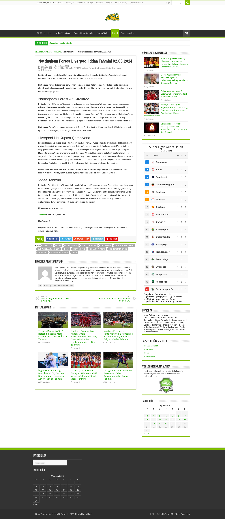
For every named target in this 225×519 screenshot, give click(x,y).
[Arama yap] (187, 2)
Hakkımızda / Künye (85, 3)
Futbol (115, 33)
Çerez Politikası (136, 3)
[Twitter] (169, 3)
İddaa (62, 68)
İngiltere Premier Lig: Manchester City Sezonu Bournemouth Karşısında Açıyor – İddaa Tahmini (51, 374)
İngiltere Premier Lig (89, 68)
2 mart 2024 (47, 246)
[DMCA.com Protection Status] (166, 385)
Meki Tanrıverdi (46, 66)
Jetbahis (42, 215)
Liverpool (101, 68)
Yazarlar (99, 3)
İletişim (109, 3)
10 (147, 419)
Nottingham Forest (113, 68)
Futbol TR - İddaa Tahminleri (177, 514)
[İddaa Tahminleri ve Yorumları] (112, 17)
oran (74, 252)
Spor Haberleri (127, 33)
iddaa (66, 249)
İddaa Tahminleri (63, 33)
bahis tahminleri (89, 246)
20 (166, 423)
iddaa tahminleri (97, 249)
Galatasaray (106, 246)
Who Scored (149, 349)
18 (153, 423)
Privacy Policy (121, 3)
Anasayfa (70, 3)
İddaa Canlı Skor (151, 346)
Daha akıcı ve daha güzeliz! (60, 43)
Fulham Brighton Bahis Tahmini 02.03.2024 (56, 298)
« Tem (146, 433)
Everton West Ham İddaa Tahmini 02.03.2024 (114, 298)
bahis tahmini (71, 246)
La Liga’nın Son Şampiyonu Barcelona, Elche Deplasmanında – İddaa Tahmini (117, 374)
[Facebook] (166, 3)
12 (160, 419)
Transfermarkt (149, 356)
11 (153, 419)
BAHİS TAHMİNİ (54, 52)
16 (185, 419)
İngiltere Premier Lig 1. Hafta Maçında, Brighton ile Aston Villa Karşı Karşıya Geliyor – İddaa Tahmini (118, 335)
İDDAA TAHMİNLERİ (73, 68)
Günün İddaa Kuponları (84, 33)
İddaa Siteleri (103, 33)
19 (160, 423)
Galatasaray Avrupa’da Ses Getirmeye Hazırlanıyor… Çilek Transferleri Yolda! (174, 94)
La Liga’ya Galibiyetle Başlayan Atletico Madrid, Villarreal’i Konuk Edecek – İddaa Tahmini (84, 374)
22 (179, 423)
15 (179, 419)
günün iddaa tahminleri (49, 249)
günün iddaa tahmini (124, 246)
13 (166, 419)
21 (172, 423)
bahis (58, 246)
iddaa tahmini (79, 249)
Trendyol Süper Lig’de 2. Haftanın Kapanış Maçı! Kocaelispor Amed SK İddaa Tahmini (52, 335)
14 (172, 419)
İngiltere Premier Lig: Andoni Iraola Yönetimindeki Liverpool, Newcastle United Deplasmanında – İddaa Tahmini (84, 338)
